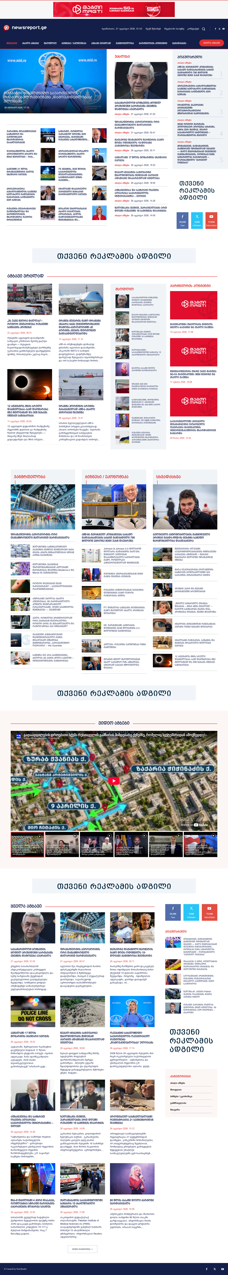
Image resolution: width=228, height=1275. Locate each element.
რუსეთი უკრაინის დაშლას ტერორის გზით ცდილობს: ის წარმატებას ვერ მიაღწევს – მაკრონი (199, 1008)
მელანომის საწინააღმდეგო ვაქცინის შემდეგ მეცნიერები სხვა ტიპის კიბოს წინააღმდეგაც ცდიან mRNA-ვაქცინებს (53, 550)
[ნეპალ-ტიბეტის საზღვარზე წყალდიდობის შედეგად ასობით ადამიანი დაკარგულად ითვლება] (122, 318)
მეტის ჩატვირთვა (81, 1249)
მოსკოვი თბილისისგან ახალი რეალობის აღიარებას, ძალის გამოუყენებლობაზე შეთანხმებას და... (72, 214)
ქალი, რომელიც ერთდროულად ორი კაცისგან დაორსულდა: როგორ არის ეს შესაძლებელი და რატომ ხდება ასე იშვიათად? (53, 621)
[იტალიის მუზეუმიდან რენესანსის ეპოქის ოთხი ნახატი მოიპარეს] (162, 625)
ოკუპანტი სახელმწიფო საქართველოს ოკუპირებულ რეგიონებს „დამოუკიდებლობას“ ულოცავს (48, 97)
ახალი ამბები (122, 114)
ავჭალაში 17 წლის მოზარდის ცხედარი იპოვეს (30, 1034)
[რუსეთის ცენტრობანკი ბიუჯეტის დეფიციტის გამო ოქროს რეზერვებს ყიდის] (91, 592)
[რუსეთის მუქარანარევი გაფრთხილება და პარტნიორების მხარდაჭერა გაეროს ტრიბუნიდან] (48, 213)
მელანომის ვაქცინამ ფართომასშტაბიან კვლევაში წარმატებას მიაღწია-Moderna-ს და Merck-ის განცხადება (53, 568)
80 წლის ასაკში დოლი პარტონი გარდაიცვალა (144, 369)
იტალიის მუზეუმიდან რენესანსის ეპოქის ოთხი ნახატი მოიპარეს (195, 625)
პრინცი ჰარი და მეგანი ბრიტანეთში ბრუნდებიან (190, 590)
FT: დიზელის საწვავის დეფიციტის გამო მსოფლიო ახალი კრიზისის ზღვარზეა (124, 610)
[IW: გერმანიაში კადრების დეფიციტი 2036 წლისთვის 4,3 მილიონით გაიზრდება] (91, 628)
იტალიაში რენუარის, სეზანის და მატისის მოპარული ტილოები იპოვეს (195, 643)
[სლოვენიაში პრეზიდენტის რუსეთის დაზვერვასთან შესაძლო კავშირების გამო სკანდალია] (173, 979)
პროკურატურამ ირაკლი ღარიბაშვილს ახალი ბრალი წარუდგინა (73, 154)
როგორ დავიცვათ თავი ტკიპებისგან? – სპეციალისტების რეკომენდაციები (52, 586)
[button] (203, 29)
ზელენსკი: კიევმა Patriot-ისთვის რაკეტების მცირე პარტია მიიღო (197, 994)
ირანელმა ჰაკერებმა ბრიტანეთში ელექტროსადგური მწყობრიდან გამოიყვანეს (193, 109)
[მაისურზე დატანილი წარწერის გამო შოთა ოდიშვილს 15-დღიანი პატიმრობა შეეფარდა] (132, 927)
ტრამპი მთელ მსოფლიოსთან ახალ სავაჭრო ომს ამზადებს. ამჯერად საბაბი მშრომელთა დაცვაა (122, 663)
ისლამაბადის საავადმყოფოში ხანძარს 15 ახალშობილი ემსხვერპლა (146, 352)
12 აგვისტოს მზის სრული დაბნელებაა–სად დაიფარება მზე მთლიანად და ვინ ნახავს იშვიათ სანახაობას (27, 411)
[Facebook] (215, 29)
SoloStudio (22, 1269)
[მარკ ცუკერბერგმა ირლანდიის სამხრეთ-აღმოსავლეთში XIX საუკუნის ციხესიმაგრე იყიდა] (162, 572)
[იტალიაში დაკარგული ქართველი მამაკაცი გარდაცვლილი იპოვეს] (99, 193)
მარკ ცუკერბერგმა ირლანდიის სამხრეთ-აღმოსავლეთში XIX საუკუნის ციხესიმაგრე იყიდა (194, 572)
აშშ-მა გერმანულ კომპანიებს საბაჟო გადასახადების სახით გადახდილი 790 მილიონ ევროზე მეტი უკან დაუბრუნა (195, 71)
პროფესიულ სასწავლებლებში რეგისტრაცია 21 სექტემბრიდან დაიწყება (131, 1119)
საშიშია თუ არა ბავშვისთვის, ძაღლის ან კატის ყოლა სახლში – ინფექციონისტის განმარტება (53, 658)
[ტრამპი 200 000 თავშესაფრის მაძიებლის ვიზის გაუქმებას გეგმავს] (122, 386)
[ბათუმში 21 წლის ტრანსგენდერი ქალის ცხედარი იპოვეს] (48, 173)
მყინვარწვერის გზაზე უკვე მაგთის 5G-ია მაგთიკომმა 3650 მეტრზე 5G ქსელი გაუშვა (193, 374)
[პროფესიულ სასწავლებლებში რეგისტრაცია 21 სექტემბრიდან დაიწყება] (132, 1095)
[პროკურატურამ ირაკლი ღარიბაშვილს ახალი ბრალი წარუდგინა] (99, 155)
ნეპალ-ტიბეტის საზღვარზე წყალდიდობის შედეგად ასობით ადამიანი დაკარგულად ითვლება (137, 175)
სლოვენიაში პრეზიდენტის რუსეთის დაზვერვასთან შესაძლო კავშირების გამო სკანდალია (198, 980)
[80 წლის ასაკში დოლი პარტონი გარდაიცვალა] (122, 369)
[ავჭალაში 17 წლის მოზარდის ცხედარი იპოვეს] (33, 1011)
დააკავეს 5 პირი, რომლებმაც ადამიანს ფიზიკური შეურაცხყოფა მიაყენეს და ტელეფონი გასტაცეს (200, 965)
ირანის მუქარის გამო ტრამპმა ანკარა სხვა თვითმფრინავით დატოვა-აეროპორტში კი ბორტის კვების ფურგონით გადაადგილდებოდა (80, 327)
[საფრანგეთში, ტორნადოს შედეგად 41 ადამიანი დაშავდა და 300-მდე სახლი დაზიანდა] (122, 403)
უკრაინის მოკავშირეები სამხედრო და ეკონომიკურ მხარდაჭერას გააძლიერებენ (21, 137)
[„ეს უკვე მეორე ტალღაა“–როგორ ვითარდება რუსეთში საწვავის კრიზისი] (29, 299)
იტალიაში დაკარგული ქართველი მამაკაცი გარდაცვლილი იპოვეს (72, 191)
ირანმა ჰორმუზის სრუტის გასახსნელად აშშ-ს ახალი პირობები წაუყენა (77, 409)
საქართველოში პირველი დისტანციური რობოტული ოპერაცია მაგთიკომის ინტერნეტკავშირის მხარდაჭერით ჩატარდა (193, 427)
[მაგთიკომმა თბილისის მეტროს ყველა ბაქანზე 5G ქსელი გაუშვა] (193, 305)
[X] (219, 29)
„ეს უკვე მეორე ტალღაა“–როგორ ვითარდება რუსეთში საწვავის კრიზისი (27, 323)
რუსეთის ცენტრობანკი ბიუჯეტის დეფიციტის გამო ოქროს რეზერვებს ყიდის (124, 592)
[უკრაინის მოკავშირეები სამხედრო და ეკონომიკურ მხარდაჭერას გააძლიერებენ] (48, 135)
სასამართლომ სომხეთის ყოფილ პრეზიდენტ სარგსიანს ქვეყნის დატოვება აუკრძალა (138, 106)
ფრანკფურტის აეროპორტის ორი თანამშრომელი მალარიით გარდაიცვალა (137, 124)
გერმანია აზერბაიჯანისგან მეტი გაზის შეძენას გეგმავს (123, 575)
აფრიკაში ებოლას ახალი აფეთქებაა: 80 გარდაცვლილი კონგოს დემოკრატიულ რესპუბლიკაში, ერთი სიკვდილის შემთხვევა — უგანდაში (53, 604)
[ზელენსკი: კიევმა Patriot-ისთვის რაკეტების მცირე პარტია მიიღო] (173, 993)
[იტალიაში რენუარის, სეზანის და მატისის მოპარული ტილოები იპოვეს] (162, 643)
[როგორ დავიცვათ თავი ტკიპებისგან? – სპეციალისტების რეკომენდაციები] (20, 586)
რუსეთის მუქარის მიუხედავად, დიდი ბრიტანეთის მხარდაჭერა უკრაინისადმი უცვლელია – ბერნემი (146, 437)
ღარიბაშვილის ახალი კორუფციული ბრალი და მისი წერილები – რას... (22, 154)
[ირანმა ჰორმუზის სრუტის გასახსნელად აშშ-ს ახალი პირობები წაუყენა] (81, 384)
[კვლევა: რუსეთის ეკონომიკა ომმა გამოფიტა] (91, 646)
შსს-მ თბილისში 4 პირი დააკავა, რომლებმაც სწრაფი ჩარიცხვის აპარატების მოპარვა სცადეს (33, 1203)
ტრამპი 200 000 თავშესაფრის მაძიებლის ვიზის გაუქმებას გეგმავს (145, 386)
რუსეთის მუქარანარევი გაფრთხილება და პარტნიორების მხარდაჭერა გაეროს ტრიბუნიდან (21, 214)
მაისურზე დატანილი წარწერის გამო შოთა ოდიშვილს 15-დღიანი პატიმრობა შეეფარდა (139, 142)
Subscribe (211, 213)
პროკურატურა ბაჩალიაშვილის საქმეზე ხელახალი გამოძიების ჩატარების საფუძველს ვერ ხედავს (22, 194)
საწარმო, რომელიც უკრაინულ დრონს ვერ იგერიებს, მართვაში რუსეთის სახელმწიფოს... (73, 135)
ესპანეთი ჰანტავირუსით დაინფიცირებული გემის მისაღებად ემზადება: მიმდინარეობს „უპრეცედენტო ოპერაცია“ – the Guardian (51, 640)
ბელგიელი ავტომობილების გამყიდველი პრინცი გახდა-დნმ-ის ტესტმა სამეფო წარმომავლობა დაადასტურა (181, 537)
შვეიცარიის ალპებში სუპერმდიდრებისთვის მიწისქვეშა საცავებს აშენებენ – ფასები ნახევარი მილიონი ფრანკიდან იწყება (195, 554)
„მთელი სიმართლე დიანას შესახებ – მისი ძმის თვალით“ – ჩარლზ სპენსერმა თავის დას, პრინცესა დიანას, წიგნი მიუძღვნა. (196, 607)
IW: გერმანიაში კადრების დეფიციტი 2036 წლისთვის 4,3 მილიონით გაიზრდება (122, 628)
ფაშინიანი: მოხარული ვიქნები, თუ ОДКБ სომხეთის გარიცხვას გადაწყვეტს (146, 420)
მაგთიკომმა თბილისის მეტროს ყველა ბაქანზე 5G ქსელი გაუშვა (191, 326)
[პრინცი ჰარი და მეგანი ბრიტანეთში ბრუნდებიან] (162, 590)
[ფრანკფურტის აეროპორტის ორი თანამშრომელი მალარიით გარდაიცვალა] (43, 506)
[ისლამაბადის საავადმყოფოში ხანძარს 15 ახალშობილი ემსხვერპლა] (122, 352)
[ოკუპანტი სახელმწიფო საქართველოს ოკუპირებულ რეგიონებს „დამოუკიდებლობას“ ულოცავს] (53, 81)
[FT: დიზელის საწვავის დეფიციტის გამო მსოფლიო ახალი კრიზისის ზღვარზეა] (91, 610)
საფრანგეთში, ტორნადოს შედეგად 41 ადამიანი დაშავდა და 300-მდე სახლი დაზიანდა (146, 403)
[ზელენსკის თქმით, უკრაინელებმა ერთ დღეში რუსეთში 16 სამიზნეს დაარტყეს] (122, 335)
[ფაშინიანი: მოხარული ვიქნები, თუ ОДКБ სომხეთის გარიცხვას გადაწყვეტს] (122, 420)
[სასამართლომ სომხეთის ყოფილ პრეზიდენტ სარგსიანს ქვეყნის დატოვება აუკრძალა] (141, 80)
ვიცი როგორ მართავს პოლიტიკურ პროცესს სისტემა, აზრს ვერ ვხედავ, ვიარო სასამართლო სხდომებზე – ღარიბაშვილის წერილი (196, 130)
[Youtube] (223, 29)
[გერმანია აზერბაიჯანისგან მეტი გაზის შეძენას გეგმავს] (91, 575)
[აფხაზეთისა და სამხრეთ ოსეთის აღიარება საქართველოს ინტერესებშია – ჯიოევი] (33, 1095)
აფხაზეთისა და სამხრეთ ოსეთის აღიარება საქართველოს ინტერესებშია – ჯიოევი (137, 193)
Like (183, 213)
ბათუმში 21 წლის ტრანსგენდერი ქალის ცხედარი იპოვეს (20, 172)
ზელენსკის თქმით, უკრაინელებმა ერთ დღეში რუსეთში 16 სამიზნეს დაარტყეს (141, 209)
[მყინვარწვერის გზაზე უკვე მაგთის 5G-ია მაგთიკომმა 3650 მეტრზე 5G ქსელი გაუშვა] (193, 352)
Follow (197, 213)
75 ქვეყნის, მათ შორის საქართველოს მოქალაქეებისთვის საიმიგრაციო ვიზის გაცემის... (72, 174)
